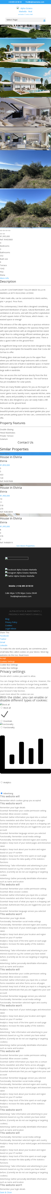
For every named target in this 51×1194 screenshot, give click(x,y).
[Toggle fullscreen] (6, 230)
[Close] (1, 230)
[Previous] (1, 233)
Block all (7, 708)
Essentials (7, 721)
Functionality (9, 727)
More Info (4, 278)
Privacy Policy (11, 622)
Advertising (8, 793)
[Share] (4, 230)
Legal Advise (10, 628)
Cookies (8, 625)
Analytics (7, 782)
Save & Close (6, 1192)
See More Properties (25, 546)
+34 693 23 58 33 (15, 2)
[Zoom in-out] (9, 230)
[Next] (4, 233)
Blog (7, 619)
